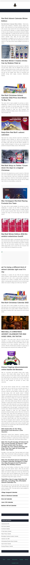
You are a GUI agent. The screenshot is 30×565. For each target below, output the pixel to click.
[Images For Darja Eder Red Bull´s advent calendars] (15, 123)
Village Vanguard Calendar (9, 492)
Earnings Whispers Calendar (7, 546)
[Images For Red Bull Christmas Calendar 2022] (15, 293)
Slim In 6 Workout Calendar (9, 495)
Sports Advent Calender (6, 543)
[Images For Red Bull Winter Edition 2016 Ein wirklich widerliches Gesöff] (15, 225)
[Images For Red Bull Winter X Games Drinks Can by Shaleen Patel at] (15, 52)
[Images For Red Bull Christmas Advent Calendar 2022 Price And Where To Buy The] (15, 86)
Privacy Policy (14, 559)
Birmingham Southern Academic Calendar (9, 536)
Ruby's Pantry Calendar (6, 533)
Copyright (21, 559)
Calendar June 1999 (5, 538)
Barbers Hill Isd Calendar (8, 505)
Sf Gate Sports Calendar (6, 531)
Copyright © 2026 (15, 563)
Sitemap (26, 559)
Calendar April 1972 (5, 523)
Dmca (4, 559)
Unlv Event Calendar (5, 526)
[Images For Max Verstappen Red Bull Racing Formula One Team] (15, 192)
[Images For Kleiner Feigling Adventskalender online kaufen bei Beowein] (15, 358)
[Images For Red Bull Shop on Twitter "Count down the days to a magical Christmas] (15, 156)
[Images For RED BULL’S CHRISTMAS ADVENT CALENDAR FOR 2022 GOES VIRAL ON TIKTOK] (15, 323)
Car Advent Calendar (5, 528)
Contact (8, 559)
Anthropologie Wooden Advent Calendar (9, 541)
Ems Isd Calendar (6, 499)
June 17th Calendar (7, 502)
